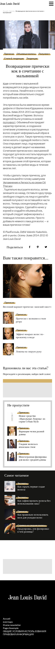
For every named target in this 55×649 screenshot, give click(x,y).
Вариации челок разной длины (31, 433)
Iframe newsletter (12, 625)
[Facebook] (29, 247)
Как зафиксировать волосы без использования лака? (33, 502)
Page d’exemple (10, 628)
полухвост (9, 122)
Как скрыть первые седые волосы (31, 488)
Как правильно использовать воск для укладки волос (32, 516)
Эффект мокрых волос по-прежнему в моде (30, 336)
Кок (5, 83)
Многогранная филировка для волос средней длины (33, 458)
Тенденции (32, 58)
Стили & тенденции (14, 58)
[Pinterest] (37, 247)
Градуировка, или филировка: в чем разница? (33, 530)
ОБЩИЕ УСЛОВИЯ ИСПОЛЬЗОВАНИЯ (24, 631)
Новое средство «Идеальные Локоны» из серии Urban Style (32, 418)
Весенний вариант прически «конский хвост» (27, 306)
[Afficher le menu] (51, 3)
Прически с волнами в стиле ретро (31, 320)
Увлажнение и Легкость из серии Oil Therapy (24, 184)
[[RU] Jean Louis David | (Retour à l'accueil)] (10, 4)
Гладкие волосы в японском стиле (28, 445)
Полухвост (44, 54)
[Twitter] (45, 247)
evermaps (8, 621)
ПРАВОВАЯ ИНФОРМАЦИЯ (18, 634)
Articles (11, 11)
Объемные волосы (26, 54)
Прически (9, 54)
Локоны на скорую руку (29, 351)
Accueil (5, 11)
